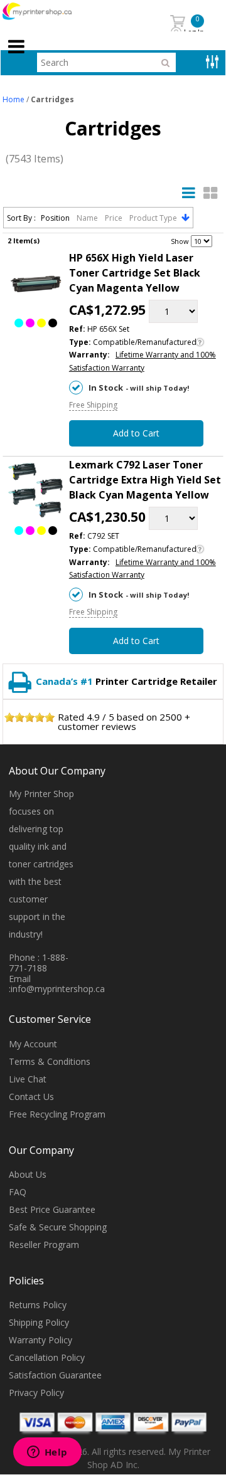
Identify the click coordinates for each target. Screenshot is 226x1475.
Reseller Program (44, 1244)
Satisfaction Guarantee (55, 1375)
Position (56, 218)
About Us (27, 1174)
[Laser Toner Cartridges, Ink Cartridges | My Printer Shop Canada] (50, 12)
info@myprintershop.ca (58, 989)
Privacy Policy (36, 1392)
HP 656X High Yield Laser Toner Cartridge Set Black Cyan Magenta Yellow (134, 273)
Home (13, 99)
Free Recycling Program (57, 1114)
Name (88, 218)
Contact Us (31, 1096)
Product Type (154, 218)
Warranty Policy (40, 1340)
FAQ (17, 1192)
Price (114, 218)
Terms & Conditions (49, 1061)
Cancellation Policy (47, 1357)
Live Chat (27, 1079)
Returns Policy (38, 1305)
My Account (33, 1044)
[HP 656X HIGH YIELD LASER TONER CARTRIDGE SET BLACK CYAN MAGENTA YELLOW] (36, 285)
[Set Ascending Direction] (185, 217)
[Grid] (210, 193)
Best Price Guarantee (52, 1209)
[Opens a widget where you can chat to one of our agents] (47, 1453)
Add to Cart (136, 433)
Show (180, 241)
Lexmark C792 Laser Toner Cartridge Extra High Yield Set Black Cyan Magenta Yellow (145, 480)
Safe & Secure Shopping (58, 1227)
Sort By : (21, 218)
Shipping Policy (39, 1322)
